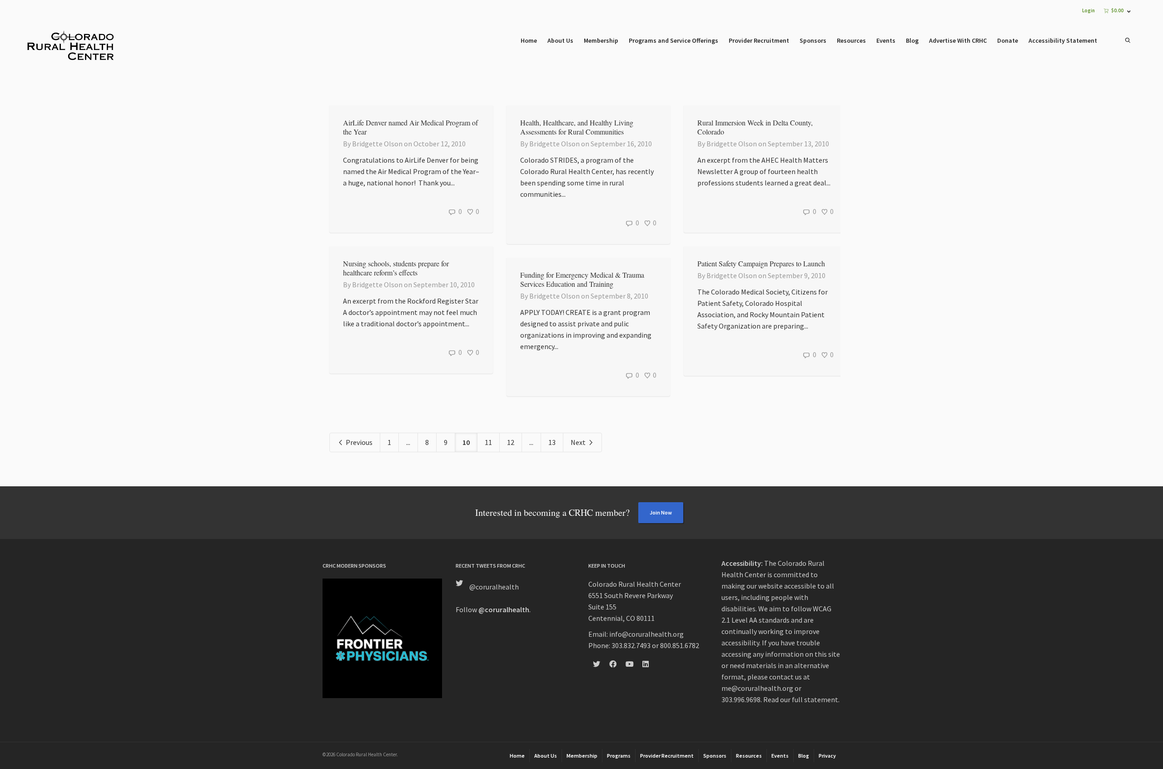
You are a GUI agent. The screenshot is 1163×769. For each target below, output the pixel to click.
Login (1088, 10)
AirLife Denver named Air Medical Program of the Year (410, 127)
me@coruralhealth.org (757, 688)
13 (552, 442)
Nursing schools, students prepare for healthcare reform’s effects (396, 268)
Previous (358, 442)
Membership (601, 40)
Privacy (827, 755)
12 (510, 442)
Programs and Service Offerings (673, 40)
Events (885, 40)
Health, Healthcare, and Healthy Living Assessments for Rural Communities (576, 127)
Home (529, 40)
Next (579, 442)
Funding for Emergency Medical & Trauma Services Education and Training (582, 279)
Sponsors (813, 40)
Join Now (661, 512)
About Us (560, 40)
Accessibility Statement (1063, 40)
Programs (619, 755)
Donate (1007, 40)
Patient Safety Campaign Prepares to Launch (761, 263)
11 (488, 442)
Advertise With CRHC (958, 40)
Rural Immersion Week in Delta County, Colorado (755, 127)
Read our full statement (800, 699)
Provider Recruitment (759, 40)
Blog (912, 40)
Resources (851, 40)
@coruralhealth (494, 586)
